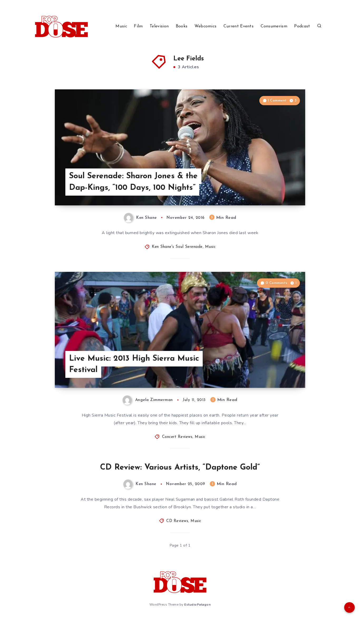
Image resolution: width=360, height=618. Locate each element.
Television (159, 26)
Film (138, 26)
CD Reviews (177, 521)
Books (182, 26)
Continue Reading (280, 189)
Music (121, 26)
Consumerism (274, 26)
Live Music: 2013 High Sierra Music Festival (134, 364)
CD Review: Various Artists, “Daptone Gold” (180, 467)
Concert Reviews (177, 437)
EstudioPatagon (197, 604)
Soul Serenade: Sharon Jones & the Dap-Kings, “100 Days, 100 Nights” (133, 182)
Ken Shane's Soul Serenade (177, 247)
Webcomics (205, 26)
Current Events (238, 26)
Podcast (302, 26)
